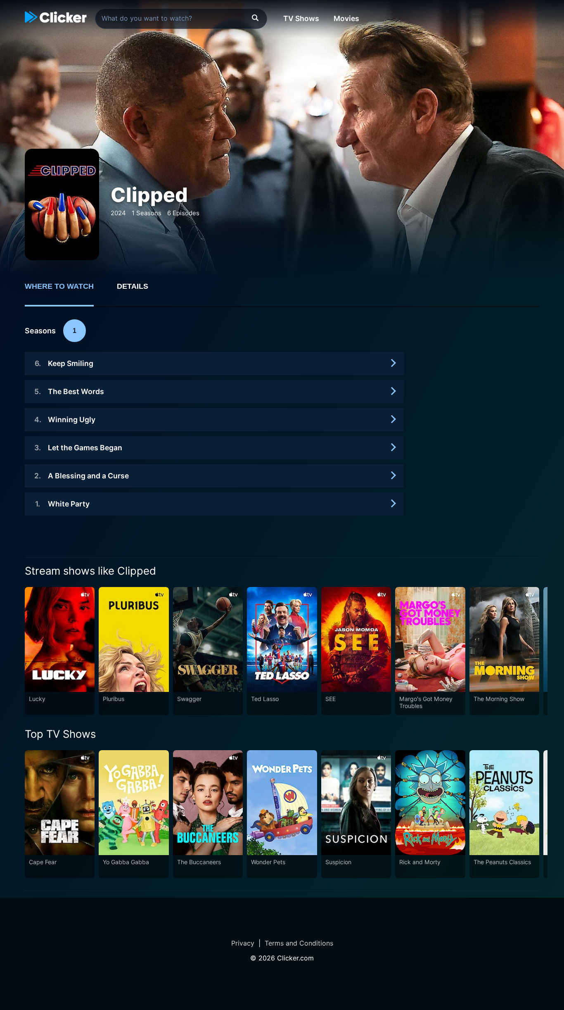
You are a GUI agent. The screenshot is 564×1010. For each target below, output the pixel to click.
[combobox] (181, 18)
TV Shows (301, 18)
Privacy (242, 943)
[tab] (65, 291)
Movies (346, 18)
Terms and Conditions (299, 943)
